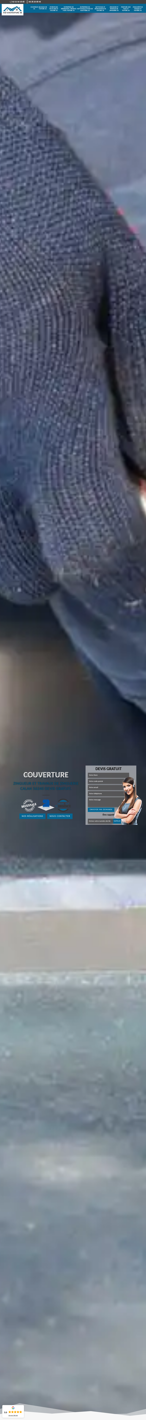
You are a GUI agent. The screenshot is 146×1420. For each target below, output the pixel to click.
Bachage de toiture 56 (43, 8)
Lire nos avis (13, 1415)
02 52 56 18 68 (18, 2)
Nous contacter (60, 816)
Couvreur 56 (34, 8)
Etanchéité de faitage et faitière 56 (138, 8)
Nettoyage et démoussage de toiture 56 (100, 8)
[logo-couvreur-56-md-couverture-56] (12, 9)
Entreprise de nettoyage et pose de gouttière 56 (85, 8)
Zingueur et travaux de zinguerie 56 (114, 8)
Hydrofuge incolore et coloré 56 (53, 8)
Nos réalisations (32, 816)
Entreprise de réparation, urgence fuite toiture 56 (68, 8)
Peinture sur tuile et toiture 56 (125, 8)
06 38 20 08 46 (35, 2)
